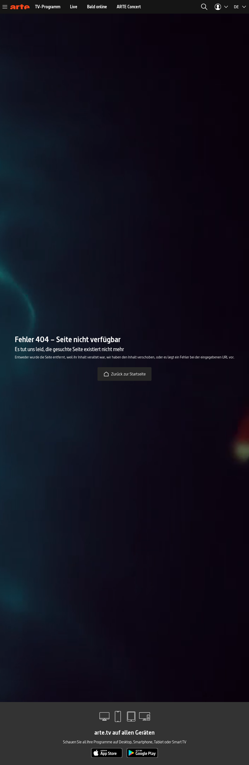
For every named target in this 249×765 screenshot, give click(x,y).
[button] (204, 7)
